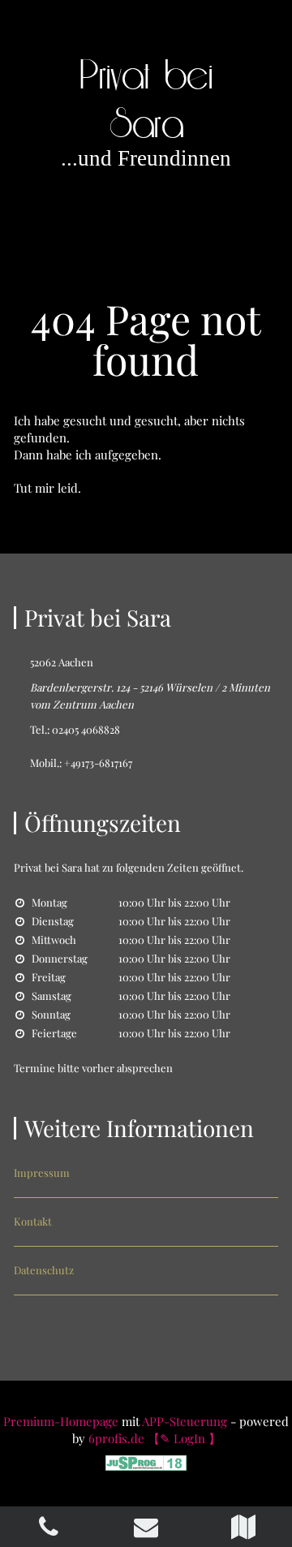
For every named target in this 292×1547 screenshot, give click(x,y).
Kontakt (33, 1221)
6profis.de (116, 1438)
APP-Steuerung (184, 1421)
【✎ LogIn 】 (184, 1438)
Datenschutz (44, 1270)
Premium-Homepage (60, 1421)
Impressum (42, 1172)
